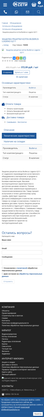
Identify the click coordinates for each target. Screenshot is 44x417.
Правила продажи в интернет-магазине (19, 369)
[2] (5, 61)
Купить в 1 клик (21, 72)
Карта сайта (7, 372)
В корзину (7, 72)
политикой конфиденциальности (15, 408)
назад (6, 45)
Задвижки (6, 353)
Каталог (6, 330)
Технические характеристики (19, 135)
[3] (7, 61)
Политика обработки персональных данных (20, 325)
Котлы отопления (9, 336)
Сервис (5, 318)
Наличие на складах (14, 141)
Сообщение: (7, 257)
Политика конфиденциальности (15, 323)
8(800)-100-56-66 (12, 394)
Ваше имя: (6, 240)
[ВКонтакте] (14, 58)
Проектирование (9, 313)
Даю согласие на (22, 275)
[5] (12, 61)
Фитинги (5, 351)
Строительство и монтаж (12, 315)
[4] (10, 61)
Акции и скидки (8, 362)
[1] (3, 61)
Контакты (6, 320)
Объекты (5, 310)
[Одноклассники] (17, 58)
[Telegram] (24, 58)
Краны (4, 344)
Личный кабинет (9, 374)
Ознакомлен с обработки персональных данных (19, 269)
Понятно (38, 414)
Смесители (6, 346)
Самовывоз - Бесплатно (17, 122)
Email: (4, 248)
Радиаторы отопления (11, 341)
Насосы (5, 339)
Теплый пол (7, 349)
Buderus (32, 87)
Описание (9, 129)
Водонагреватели (9, 334)
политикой (22, 268)
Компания (8, 306)
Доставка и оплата (9, 364)
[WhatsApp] (21, 58)
